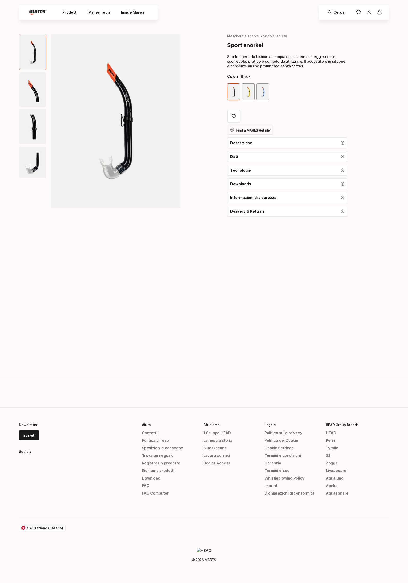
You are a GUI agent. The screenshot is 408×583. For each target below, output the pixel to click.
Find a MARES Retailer (253, 130)
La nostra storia (218, 440)
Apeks (331, 485)
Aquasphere (337, 493)
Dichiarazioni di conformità (289, 493)
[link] (358, 12)
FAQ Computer (155, 493)
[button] (287, 143)
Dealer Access (216, 463)
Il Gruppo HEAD (217, 432)
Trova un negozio (158, 455)
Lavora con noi (216, 455)
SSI (328, 455)
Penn (330, 440)
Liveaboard (336, 470)
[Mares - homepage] (38, 12)
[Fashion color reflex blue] (262, 91)
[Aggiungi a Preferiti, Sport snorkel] (233, 116)
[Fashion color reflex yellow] (248, 91)
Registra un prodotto (161, 463)
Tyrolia (332, 448)
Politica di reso (155, 440)
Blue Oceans (215, 448)
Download (151, 478)
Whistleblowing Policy (284, 478)
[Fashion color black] (233, 91)
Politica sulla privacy (283, 432)
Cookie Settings (278, 448)
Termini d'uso (276, 470)
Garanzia (272, 463)
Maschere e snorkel (243, 36)
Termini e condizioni (282, 455)
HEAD (331, 432)
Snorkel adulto (275, 36)
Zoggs (331, 463)
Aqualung (335, 478)
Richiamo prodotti (158, 470)
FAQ (145, 485)
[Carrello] (379, 12)
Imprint (270, 485)
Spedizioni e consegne (162, 448)
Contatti (149, 432)
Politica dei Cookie (281, 440)
